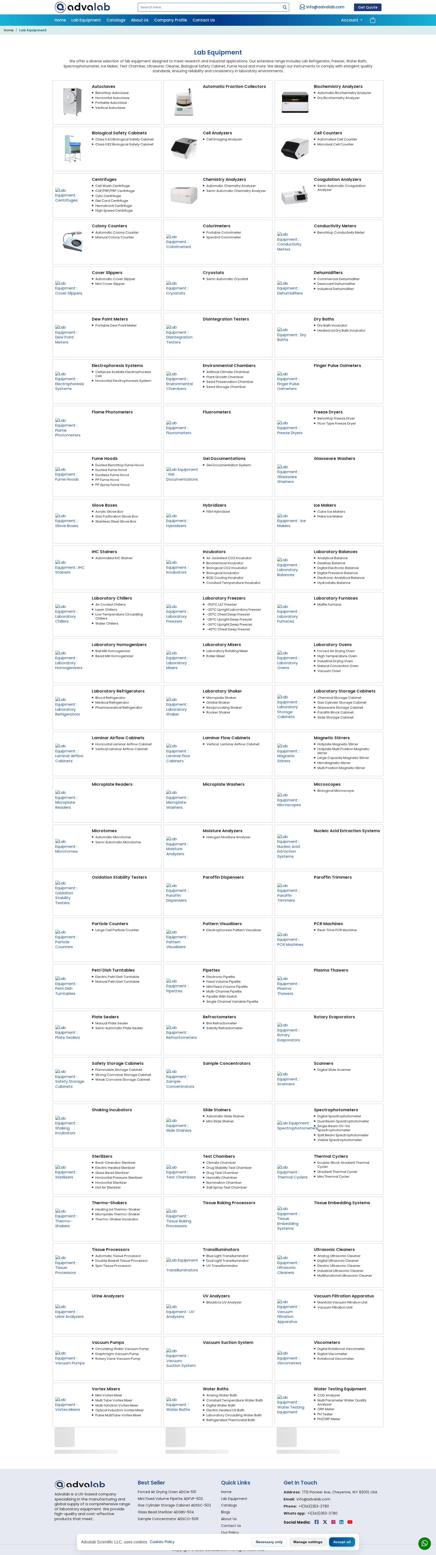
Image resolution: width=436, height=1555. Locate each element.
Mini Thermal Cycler (333, 1176)
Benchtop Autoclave (112, 92)
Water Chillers (106, 623)
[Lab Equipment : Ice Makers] (292, 520)
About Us (140, 20)
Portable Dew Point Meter (116, 325)
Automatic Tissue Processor (118, 1255)
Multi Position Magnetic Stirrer (341, 768)
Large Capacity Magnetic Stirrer (343, 757)
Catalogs (115, 20)
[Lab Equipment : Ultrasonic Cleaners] (292, 1264)
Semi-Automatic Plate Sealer (119, 1028)
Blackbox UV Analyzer (224, 1302)
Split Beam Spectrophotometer (343, 1135)
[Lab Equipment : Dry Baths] (292, 334)
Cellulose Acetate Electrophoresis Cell (123, 373)
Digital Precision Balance (337, 573)
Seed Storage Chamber (226, 386)
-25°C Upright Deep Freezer (229, 619)
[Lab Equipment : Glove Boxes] (70, 520)
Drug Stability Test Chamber (229, 1167)
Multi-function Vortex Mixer (116, 1405)
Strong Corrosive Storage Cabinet (123, 1074)
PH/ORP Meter (328, 1419)
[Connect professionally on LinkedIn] (342, 1522)
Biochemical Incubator (224, 563)
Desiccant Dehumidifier (336, 283)
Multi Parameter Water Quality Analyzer (341, 1402)
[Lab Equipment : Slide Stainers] (181, 1125)
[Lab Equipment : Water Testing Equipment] (292, 1404)
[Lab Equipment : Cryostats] (181, 287)
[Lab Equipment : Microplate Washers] (181, 799)
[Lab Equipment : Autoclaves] (73, 102)
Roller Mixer (215, 656)
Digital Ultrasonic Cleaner (338, 1260)
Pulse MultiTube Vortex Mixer (118, 1415)
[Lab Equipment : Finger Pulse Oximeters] (292, 381)
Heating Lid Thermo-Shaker (117, 1209)
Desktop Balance (331, 563)
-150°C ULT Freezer (221, 604)
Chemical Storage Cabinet (339, 697)
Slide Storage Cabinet (335, 717)
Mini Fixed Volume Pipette (227, 986)
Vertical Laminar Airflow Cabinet (121, 749)
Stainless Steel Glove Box (115, 521)
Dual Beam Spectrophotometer (343, 1121)
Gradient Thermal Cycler (337, 1171)
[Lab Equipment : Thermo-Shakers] (70, 1218)
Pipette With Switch (221, 996)
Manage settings (308, 1542)
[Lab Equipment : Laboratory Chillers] (70, 613)
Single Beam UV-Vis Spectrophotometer (333, 1128)
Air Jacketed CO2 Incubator (229, 558)
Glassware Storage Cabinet (340, 707)
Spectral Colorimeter (223, 237)
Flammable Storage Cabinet (118, 1069)
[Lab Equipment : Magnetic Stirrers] (292, 753)
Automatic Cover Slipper (115, 279)
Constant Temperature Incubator (233, 582)
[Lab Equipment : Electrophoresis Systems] (70, 381)
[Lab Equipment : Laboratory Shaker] (181, 706)
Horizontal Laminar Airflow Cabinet (123, 744)
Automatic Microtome (113, 837)
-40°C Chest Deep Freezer (228, 629)
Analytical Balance (332, 558)
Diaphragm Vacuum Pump (117, 1353)
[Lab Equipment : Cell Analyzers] (184, 148)
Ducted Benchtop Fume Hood (119, 465)
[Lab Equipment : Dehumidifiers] (292, 287)
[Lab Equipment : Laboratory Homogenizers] (70, 660)
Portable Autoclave (111, 102)
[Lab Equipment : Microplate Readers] (70, 799)
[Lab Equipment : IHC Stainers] (70, 567)
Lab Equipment (86, 20)
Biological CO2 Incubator (226, 567)
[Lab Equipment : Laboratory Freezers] (181, 613)
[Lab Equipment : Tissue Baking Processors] (181, 1218)
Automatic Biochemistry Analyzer (344, 92)
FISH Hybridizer (218, 511)
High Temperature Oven (337, 656)
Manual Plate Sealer (111, 1023)
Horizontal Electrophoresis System (123, 380)
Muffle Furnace (329, 604)
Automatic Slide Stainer (225, 1116)
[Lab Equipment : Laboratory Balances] (292, 567)
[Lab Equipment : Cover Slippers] (70, 287)
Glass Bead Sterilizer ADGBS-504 (166, 1512)
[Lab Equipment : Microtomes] (70, 846)
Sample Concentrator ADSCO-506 (168, 1518)
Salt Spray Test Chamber (226, 1187)
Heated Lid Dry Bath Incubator (341, 330)
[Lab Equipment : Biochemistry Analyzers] (295, 102)
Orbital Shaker (218, 702)
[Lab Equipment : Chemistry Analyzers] (184, 195)
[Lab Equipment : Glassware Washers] (292, 474)
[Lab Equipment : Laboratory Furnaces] (292, 613)
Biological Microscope (335, 790)
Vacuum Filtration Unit (334, 1307)
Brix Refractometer (221, 1023)
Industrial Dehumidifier (335, 288)
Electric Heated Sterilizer (115, 1167)
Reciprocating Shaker (224, 707)
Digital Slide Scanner (334, 1069)
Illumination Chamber (224, 1182)
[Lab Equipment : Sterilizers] (70, 1171)
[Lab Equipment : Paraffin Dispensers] (181, 892)
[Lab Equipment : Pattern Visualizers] (181, 939)
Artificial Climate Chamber (228, 371)
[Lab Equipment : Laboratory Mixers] (181, 660)
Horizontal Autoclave (112, 97)
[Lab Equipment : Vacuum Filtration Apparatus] (292, 1311)
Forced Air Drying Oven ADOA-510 (167, 1491)
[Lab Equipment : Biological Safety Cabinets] (73, 148)
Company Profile (170, 20)
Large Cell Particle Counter (117, 930)
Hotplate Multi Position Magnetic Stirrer (343, 751)
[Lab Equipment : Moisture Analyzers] (181, 846)
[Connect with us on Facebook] (317, 1522)
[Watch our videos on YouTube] (350, 1522)
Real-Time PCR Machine (337, 930)
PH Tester (325, 1414)
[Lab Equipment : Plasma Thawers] (292, 985)
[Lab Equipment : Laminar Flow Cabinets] (181, 753)
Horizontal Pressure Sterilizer (118, 1177)
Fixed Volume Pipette (223, 981)
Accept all (342, 1542)
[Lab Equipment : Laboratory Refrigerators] (70, 706)
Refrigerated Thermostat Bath (230, 1420)
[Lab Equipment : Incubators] (181, 567)
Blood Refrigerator (110, 697)
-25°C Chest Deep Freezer (228, 614)
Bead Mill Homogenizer (114, 656)
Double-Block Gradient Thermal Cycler (343, 1164)
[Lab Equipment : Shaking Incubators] (70, 1125)
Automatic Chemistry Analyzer (231, 185)
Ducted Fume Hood (111, 469)
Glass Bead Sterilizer (112, 1172)
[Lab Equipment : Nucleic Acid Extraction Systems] (292, 846)
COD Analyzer (328, 1395)
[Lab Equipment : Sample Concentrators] (181, 1078)
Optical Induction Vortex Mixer (119, 1410)
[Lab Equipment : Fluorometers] (181, 427)
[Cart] (372, 20)
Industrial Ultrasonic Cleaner (340, 1270)
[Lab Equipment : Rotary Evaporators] (292, 1032)
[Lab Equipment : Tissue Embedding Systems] (292, 1218)
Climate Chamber (221, 1162)
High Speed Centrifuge (114, 210)
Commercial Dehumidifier (338, 279)
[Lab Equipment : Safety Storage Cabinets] (70, 1078)
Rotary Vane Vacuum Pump (118, 1358)
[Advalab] (93, 7)
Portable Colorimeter (223, 232)
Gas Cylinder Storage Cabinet (341, 702)
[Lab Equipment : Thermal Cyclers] (292, 1171)
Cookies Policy (162, 1542)
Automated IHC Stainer (114, 558)
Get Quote (367, 7)
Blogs (225, 1512)
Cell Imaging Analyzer (224, 139)
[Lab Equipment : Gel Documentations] (182, 474)
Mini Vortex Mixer (108, 1395)
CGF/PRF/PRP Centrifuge (115, 190)
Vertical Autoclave (110, 107)
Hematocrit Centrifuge (113, 205)
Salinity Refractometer (224, 1028)
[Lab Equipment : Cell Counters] (295, 148)
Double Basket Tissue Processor (121, 1260)
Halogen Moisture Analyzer (228, 837)
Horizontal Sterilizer (111, 1182)
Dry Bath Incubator (332, 325)
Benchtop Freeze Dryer (336, 418)
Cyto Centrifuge (108, 195)
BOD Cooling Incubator (225, 577)
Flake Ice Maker (330, 516)
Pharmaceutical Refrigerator (118, 707)
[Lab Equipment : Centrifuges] (70, 195)
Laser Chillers (106, 609)
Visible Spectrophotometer (339, 1140)
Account (350, 20)
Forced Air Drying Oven (336, 651)
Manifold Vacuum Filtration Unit (342, 1302)
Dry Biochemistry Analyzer (338, 97)
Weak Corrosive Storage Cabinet (122, 1079)
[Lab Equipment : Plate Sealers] (70, 1032)
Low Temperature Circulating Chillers (119, 616)
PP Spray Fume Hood (112, 484)
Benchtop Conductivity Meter (341, 232)
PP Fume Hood (107, 479)
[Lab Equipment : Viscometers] (292, 1358)
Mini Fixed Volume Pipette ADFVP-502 (170, 1498)
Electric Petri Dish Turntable (117, 976)
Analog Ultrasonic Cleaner (339, 1255)
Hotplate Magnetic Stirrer (337, 744)
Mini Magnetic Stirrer (333, 762)
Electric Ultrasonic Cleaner (339, 1265)
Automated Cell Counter (337, 139)
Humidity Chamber (221, 1177)
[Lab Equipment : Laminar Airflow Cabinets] (70, 753)
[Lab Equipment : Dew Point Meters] (70, 334)
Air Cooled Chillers (110, 604)
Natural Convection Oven (338, 665)
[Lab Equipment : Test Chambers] (181, 1171)
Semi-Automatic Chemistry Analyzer (236, 190)
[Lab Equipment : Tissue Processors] (70, 1264)
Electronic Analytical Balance (341, 577)
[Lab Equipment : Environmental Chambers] (181, 381)
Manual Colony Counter (114, 237)
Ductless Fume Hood (112, 475)
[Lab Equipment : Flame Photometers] (70, 427)
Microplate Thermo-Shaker (117, 1214)
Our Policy (230, 1532)
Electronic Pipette (220, 976)
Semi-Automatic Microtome (118, 842)
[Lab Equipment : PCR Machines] (292, 939)
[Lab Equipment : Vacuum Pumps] (70, 1358)
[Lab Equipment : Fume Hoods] (70, 474)
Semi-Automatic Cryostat (227, 279)
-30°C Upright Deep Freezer (229, 624)
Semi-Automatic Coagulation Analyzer (341, 187)
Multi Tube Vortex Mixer (113, 1400)
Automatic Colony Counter (117, 232)
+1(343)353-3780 (314, 1506)
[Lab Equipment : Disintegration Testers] (181, 334)
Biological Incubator (222, 573)
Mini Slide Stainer (220, 1121)
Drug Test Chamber (222, 1172)
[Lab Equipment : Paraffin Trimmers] (292, 892)
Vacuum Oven (329, 671)
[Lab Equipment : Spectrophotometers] (297, 1125)
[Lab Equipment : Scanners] (292, 1078)
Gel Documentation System (228, 465)
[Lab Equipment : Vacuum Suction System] (181, 1358)
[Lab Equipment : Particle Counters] (70, 939)
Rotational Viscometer (335, 1358)
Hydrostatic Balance (333, 582)
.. (93, 1518)
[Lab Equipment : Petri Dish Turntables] (70, 985)
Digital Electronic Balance (338, 567)
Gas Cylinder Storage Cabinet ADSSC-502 (174, 1505)
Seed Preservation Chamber (230, 381)
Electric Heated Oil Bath (225, 1410)
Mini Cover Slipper (110, 283)
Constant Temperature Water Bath (234, 1400)
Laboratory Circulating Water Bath (234, 1415)
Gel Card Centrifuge (111, 200)
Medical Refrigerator (112, 702)
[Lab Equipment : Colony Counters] (73, 241)
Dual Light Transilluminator (227, 1260)
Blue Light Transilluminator (227, 1255)
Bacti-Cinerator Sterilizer (115, 1162)
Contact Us (204, 20)
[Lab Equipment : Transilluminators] (182, 1264)
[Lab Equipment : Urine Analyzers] (70, 1311)
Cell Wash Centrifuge (112, 185)
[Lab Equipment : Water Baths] (181, 1404)
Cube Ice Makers (331, 511)
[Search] (283, 8)
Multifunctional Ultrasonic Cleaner (344, 1275)
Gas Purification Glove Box (116, 516)
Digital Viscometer (332, 1353)
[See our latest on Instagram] (334, 1522)
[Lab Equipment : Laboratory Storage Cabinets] (292, 706)
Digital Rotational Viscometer (341, 1348)
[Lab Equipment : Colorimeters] (181, 241)
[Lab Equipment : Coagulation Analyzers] (295, 195)
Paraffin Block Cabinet (335, 712)
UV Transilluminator (222, 1265)
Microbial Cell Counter (335, 144)
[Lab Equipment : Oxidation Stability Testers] (70, 892)
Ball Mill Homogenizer (112, 651)
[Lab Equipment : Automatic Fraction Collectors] (184, 102)
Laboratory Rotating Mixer (227, 651)
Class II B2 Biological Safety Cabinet (124, 144)
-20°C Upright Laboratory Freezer (233, 609)
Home (60, 20)
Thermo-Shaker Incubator (116, 1219)
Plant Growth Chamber (225, 377)
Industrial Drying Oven (335, 661)
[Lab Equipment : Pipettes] (181, 985)
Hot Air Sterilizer (108, 1187)
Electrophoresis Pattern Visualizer (233, 930)
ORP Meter (326, 1409)
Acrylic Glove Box (109, 511)
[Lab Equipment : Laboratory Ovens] (292, 660)
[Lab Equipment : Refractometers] (181, 1032)
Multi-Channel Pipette (224, 991)
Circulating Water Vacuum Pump (122, 1348)
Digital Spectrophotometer (339, 1116)
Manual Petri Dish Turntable (117, 981)
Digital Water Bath (220, 1405)
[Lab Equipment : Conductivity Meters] (292, 241)
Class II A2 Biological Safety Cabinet (124, 139)
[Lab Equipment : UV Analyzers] (181, 1311)
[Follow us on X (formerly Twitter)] (325, 1522)
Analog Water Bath (221, 1395)
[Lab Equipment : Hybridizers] (181, 520)
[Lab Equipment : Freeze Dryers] (292, 427)
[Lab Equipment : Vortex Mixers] (70, 1404)
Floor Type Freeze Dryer (336, 423)
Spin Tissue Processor (113, 1265)
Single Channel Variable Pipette (232, 1001)
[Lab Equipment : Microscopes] (292, 799)
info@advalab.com (325, 7)
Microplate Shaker (221, 697)
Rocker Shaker (218, 712)
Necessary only (269, 1542)
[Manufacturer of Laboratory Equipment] (93, 1484)
